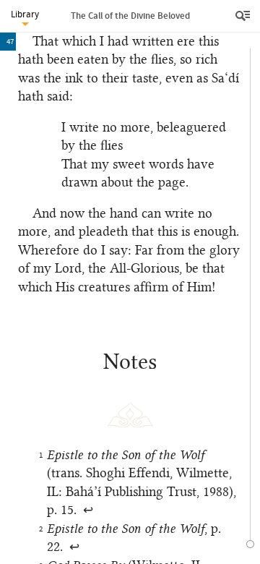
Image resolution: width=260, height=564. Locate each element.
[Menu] (244, 16)
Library (25, 14)
